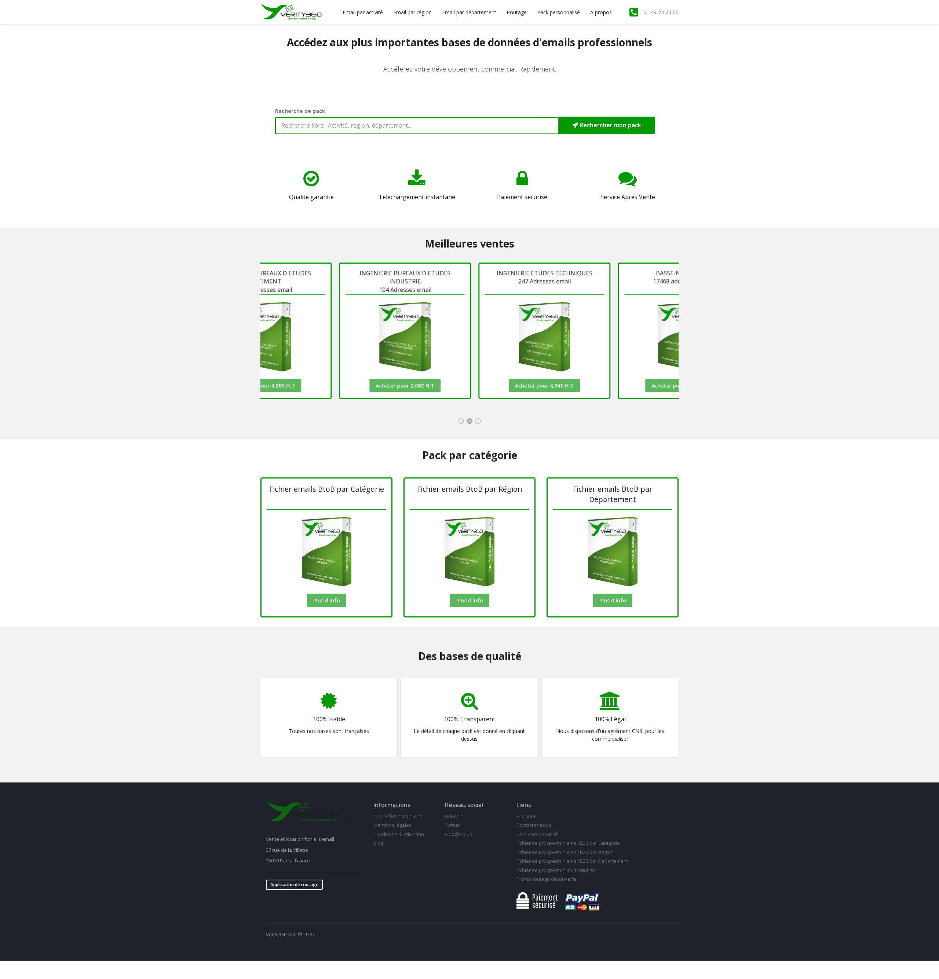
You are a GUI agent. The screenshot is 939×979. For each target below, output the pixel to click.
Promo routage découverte (546, 879)
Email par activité (363, 12)
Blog (378, 843)
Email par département (469, 12)
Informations (391, 805)
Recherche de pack (300, 110)
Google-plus (458, 834)
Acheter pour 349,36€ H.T (612, 385)
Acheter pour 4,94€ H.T (472, 385)
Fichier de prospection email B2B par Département (572, 861)
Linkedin (454, 816)
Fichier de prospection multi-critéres (556, 870)
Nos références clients (398, 816)
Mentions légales (392, 825)
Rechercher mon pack (609, 125)
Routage (517, 12)
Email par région (412, 12)
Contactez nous (533, 825)
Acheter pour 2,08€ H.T (333, 385)
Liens (523, 805)
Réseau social (464, 805)
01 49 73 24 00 (661, 12)
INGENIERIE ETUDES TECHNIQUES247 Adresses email (472, 277)
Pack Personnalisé (537, 834)
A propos (601, 12)
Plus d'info (326, 600)
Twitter (452, 825)
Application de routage (294, 884)
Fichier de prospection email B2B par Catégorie (568, 843)
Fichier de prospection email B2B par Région (565, 852)
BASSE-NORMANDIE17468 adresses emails (612, 277)
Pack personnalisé (558, 12)
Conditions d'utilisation (398, 834)
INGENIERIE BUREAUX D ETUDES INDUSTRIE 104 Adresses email (333, 281)
